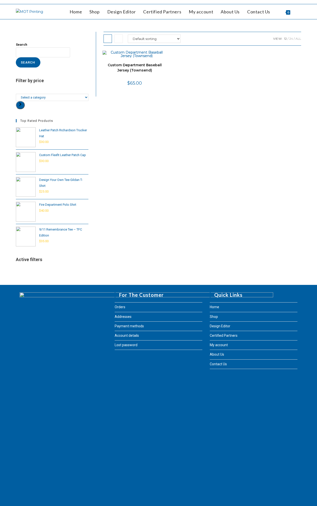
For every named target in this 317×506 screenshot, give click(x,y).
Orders (120, 307)
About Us (217, 354)
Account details (127, 335)
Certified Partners (224, 335)
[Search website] (299, 11)
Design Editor (220, 326)
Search (21, 44)
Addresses (123, 317)
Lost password (126, 345)
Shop (214, 317)
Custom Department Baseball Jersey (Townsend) (135, 67)
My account (219, 345)
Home (214, 307)
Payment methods (129, 326)
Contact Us (218, 364)
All (298, 38)
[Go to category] (20, 105)
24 (291, 38)
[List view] (118, 38)
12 (285, 38)
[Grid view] (108, 38)
